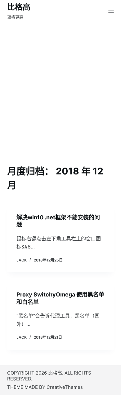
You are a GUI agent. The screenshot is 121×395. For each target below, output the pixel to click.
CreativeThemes (65, 387)
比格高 (18, 6)
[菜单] (111, 11)
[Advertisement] (60, 100)
